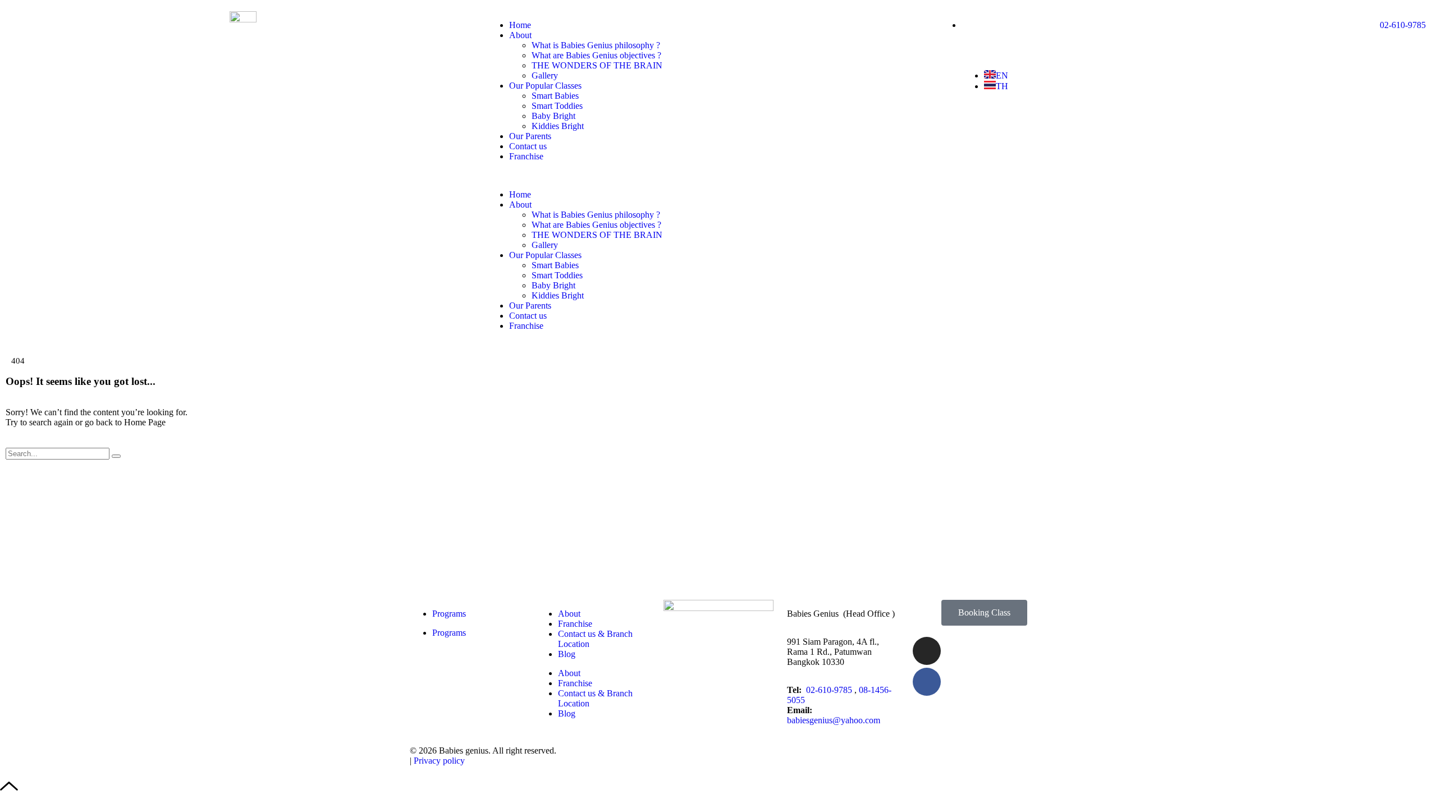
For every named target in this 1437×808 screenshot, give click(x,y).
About (520, 35)
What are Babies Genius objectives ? (596, 55)
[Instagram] (927, 651)
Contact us (528, 146)
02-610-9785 (830, 690)
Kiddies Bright (558, 126)
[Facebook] (927, 682)
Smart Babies (555, 95)
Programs (449, 613)
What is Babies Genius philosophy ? (596, 45)
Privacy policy (439, 760)
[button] (719, 176)
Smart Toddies (557, 106)
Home (520, 25)
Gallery (545, 75)
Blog (566, 654)
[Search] (116, 456)
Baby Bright (553, 116)
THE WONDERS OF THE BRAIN (597, 65)
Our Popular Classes (545, 85)
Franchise (526, 156)
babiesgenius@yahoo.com (833, 720)
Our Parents (530, 136)
